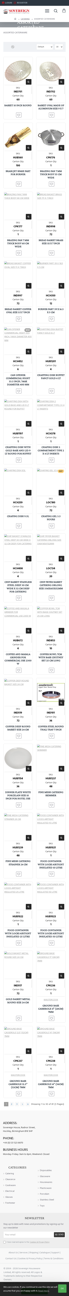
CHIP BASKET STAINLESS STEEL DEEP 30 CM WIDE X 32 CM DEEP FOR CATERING (18, 586)
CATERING (25, 19)
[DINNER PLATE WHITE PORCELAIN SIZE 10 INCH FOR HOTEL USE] (18, 758)
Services (23, 1252)
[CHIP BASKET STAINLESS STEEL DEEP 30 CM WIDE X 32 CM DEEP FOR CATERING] (18, 548)
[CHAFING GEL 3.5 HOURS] (51, 482)
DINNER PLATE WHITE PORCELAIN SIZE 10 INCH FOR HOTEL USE (18, 795)
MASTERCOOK (51, 999)
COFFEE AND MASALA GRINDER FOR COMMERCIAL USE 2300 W (18, 659)
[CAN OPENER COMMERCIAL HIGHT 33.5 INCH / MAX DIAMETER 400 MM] (18, 341)
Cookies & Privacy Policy (30, 1258)
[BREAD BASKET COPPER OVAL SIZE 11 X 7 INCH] (18, 275)
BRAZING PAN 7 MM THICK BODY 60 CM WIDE (18, 243)
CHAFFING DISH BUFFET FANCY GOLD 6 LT (51, 377)
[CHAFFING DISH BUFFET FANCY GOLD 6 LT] (51, 341)
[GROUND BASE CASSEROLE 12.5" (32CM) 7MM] (18, 1040)
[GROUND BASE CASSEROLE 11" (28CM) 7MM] (51, 965)
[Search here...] (55, 11)
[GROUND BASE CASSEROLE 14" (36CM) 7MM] (51, 1040)
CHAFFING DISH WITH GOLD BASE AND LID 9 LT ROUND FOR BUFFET (18, 450)
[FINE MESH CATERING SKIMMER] (51, 758)
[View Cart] (64, 11)
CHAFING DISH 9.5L (18, 516)
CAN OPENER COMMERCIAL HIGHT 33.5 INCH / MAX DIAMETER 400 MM (18, 380)
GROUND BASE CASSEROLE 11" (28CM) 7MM (50, 1008)
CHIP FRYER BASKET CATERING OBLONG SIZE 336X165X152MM (51, 585)
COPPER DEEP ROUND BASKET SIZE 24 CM (18, 728)
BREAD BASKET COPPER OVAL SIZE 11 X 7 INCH (18, 311)
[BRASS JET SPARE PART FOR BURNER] (18, 137)
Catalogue (45, 1252)
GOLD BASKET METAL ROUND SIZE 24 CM (18, 1001)
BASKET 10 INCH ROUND (18, 105)
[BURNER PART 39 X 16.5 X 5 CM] (51, 275)
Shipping (33, 1252)
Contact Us (10, 1258)
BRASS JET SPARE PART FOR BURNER (18, 173)
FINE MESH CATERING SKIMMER (50, 794)
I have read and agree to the (28, 1242)
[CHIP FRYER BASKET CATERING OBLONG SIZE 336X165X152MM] (51, 548)
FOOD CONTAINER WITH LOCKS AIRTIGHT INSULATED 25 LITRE (18, 933)
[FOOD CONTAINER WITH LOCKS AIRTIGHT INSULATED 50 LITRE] (51, 896)
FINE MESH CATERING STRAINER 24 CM (18, 863)
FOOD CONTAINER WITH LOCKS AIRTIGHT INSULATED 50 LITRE (51, 933)
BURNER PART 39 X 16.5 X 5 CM (51, 311)
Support (55, 1252)
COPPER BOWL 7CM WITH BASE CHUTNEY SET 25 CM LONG (51, 657)
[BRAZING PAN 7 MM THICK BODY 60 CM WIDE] (18, 206)
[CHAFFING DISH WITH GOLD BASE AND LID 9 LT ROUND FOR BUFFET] (18, 413)
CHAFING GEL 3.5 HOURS (51, 518)
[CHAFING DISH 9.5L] (18, 482)
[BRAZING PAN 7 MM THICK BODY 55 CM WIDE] (51, 137)
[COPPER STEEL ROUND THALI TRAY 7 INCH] (51, 692)
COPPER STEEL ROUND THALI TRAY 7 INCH (51, 728)
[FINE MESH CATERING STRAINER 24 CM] (18, 827)
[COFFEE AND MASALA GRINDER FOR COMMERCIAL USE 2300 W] (18, 620)
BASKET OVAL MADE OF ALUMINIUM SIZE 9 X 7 (51, 107)
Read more (43, 1291)
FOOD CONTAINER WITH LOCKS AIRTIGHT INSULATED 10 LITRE (51, 864)
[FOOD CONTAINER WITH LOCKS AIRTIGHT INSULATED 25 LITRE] (18, 896)
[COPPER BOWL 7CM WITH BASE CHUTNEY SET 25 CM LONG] (51, 620)
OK (62, 1288)
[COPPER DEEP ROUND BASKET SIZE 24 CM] (18, 692)
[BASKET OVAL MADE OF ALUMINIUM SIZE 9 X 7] (51, 71)
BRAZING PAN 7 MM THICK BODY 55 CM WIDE (51, 174)
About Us (13, 1252)
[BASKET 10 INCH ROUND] (18, 71)
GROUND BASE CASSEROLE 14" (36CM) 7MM (51, 1084)
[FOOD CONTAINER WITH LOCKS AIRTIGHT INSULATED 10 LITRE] (51, 827)
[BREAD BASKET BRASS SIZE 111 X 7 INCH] (51, 206)
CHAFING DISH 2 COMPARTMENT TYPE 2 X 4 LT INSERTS (51, 450)
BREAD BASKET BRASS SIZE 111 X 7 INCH (51, 242)
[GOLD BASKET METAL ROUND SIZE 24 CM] (18, 965)
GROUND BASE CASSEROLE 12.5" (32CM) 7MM (18, 1084)
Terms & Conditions (53, 1258)
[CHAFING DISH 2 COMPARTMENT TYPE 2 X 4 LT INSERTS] (51, 413)
